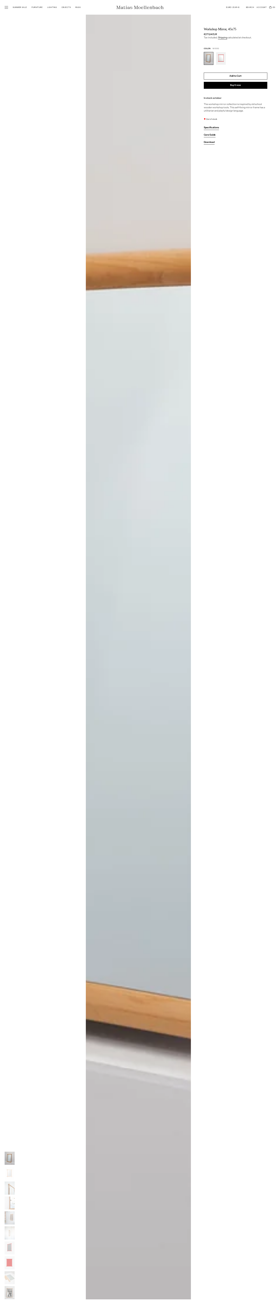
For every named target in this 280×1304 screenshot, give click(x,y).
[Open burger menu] (6, 7)
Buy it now (235, 85)
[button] (233, 7)
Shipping (222, 37)
